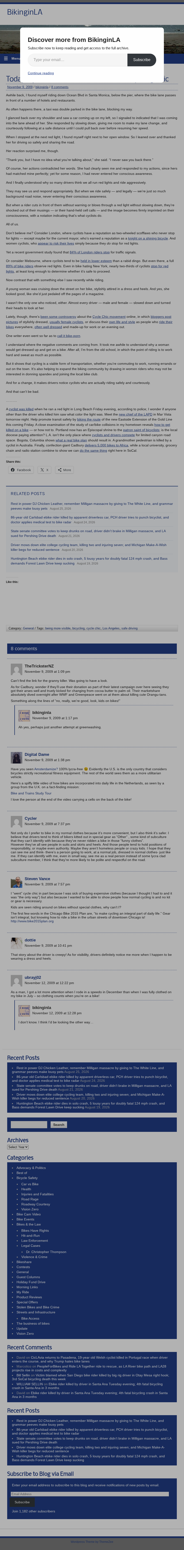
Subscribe (141, 60)
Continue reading (41, 73)
